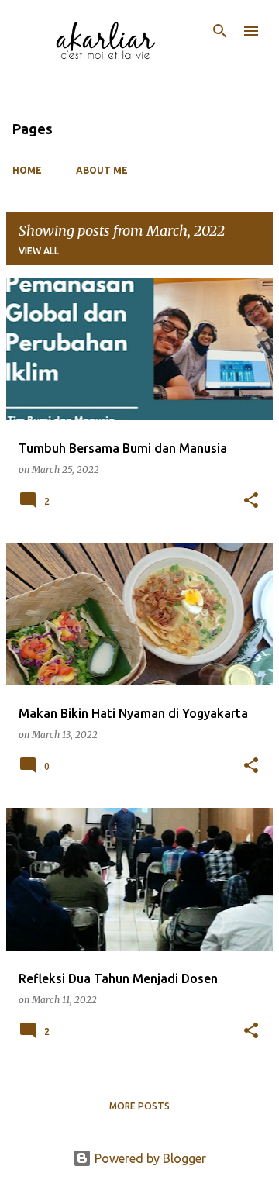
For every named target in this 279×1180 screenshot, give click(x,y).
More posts (139, 1106)
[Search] (220, 31)
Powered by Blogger (148, 1158)
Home (27, 170)
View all (39, 251)
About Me (102, 170)
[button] (251, 501)
